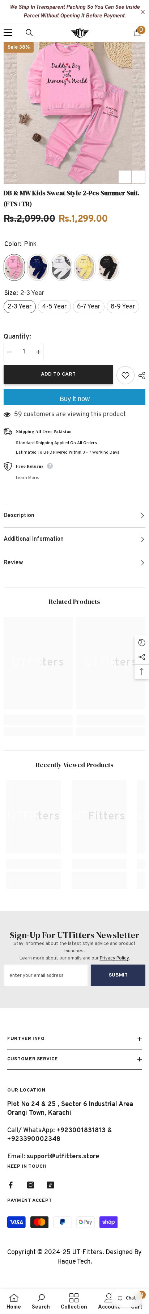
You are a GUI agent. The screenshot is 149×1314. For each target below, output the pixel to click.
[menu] (8, 32)
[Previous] (125, 177)
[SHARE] (140, 375)
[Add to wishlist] (125, 375)
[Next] (138, 177)
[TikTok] (50, 1185)
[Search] (29, 32)
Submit (118, 975)
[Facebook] (11, 1185)
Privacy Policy (114, 958)
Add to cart (58, 374)
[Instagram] (30, 1185)
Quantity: (17, 337)
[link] (38, 720)
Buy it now (75, 398)
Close (142, 12)
